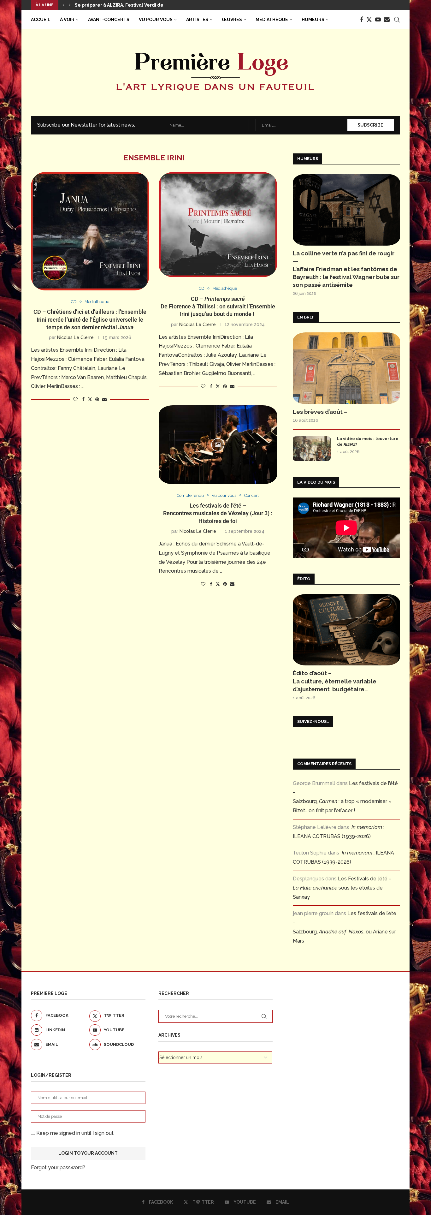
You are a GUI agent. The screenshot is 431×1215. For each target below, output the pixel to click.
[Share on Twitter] (90, 399)
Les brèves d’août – (320, 411)
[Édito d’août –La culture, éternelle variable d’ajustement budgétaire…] (346, 630)
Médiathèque (272, 19)
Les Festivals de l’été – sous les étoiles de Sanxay (342, 888)
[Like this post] (75, 399)
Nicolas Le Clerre (75, 337)
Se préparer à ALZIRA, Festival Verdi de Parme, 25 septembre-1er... (150, 5)
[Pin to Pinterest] (97, 399)
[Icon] (217, 444)
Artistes (197, 19)
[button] (63, 5)
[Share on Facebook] (83, 399)
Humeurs (313, 19)
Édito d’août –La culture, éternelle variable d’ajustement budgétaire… (334, 681)
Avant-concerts (108, 19)
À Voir (67, 19)
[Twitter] (369, 19)
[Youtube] (378, 19)
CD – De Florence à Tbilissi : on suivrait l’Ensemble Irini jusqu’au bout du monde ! (218, 306)
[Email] (387, 19)
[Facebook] (361, 19)
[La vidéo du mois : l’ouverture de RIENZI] (312, 448)
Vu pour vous (156, 19)
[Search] (397, 19)
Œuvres (232, 19)
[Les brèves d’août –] (346, 368)
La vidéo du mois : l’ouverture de (368, 441)
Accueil (40, 19)
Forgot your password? (58, 1167)
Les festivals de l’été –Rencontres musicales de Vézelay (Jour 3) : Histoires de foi (217, 513)
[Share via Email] (104, 399)
